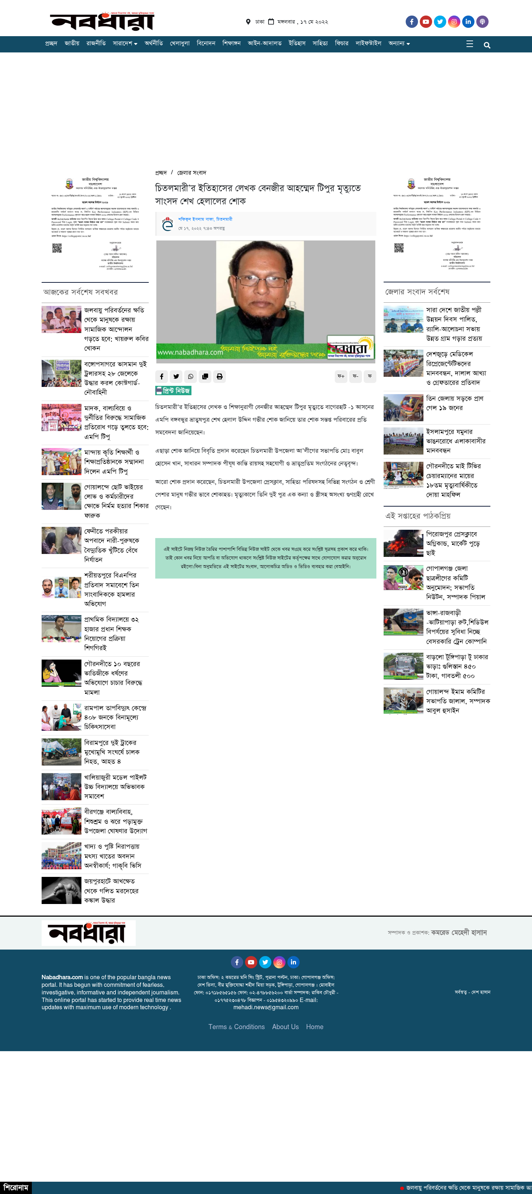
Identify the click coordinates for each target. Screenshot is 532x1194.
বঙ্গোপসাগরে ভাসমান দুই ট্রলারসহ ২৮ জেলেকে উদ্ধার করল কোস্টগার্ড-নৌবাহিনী (115, 378)
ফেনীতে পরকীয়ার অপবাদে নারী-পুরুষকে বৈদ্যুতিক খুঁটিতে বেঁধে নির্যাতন (111, 545)
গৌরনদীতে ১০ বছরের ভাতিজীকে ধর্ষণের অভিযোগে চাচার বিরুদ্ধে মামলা (113, 678)
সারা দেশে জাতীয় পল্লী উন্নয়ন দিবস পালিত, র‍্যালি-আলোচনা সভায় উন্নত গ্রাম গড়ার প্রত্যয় (454, 324)
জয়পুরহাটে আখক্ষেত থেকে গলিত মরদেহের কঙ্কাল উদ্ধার (111, 891)
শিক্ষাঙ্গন (232, 43)
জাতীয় (72, 43)
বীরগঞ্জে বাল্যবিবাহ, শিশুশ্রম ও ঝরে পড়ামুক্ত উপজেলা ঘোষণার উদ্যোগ (115, 821)
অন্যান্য (397, 43)
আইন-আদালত (265, 43)
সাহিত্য (320, 43)
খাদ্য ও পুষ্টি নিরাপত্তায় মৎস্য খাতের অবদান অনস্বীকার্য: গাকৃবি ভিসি (113, 856)
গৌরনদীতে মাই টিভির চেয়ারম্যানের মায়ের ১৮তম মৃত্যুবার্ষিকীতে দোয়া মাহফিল (453, 480)
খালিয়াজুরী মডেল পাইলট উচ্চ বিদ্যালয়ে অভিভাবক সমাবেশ (115, 787)
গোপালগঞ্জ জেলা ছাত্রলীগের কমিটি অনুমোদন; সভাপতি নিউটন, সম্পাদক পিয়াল (455, 583)
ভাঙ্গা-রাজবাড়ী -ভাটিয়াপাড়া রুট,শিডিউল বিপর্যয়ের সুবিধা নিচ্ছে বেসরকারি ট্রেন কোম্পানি (457, 627)
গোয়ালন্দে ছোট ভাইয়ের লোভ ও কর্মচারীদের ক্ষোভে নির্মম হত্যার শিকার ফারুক (116, 501)
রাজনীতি (96, 43)
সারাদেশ (122, 43)
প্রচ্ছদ (51, 43)
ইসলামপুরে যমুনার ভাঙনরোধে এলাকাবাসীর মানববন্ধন (456, 441)
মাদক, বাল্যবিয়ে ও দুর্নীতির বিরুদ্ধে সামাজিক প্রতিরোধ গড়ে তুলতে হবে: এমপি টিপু (116, 423)
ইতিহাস (297, 43)
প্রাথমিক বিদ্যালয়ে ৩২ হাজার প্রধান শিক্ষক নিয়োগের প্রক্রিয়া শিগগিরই (111, 634)
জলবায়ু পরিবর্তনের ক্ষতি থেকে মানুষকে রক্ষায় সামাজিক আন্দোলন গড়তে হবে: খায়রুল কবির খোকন (116, 329)
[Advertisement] (266, 114)
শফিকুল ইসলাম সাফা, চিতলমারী (205, 219)
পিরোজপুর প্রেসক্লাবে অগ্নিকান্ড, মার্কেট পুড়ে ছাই (453, 544)
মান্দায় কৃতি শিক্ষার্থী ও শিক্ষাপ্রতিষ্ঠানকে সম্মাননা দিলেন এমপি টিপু (114, 462)
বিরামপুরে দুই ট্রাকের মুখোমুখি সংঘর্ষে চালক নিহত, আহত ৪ (112, 752)
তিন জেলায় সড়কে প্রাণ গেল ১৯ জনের (455, 403)
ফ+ (341, 376)
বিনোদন (206, 43)
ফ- (355, 376)
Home (315, 1027)
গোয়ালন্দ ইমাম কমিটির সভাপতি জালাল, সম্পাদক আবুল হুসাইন (458, 701)
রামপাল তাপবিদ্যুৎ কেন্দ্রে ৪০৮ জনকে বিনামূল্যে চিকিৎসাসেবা (115, 718)
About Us (285, 1027)
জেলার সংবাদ (191, 173)
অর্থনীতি (154, 43)
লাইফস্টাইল (368, 43)
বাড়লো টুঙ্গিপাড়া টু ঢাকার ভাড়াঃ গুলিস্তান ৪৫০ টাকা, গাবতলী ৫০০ (457, 667)
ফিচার (342, 43)
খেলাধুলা (180, 43)
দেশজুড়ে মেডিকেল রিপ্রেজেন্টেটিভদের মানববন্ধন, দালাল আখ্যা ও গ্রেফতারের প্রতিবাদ (456, 368)
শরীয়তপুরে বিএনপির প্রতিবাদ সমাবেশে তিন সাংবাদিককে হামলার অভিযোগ (111, 590)
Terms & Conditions (236, 1027)
